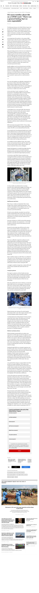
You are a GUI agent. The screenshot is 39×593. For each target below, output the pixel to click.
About (36, 1)
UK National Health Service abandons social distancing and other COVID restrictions (22, 460)
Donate (34, 8)
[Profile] (37, 1)
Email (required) (12, 421)
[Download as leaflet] (3, 42)
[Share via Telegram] (3, 37)
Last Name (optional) (12, 417)
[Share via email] (3, 39)
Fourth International (6, 8)
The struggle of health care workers (22, 474)
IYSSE (21, 8)
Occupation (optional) (13, 434)
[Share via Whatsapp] (3, 34)
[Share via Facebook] (3, 29)
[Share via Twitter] (3, 32)
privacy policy (14, 447)
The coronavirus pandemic (11, 474)
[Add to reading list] (3, 47)
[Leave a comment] (3, 44)
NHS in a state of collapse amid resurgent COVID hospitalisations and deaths (12, 460)
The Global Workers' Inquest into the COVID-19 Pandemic (16, 472)
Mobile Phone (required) (13, 430)
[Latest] (3, 6)
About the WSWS (25, 8)
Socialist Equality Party (15, 8)
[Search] (38, 6)
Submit (19, 450)
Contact (33, 1)
